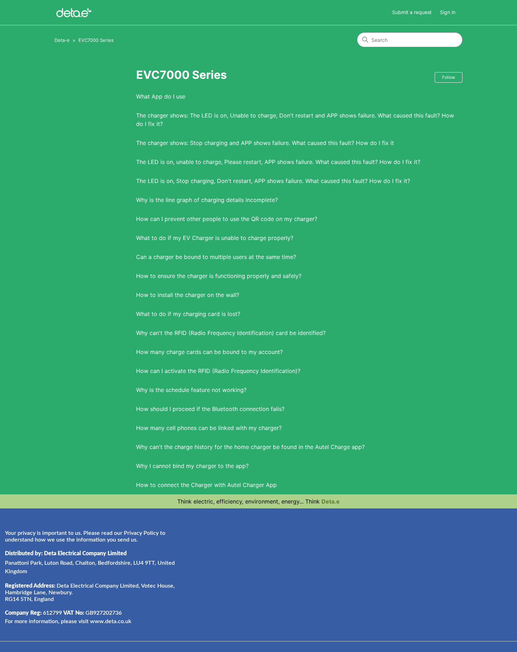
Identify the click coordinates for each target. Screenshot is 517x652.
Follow (448, 77)
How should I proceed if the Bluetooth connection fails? (210, 408)
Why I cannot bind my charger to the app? (192, 465)
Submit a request (412, 12)
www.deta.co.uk (110, 621)
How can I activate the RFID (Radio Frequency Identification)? (218, 370)
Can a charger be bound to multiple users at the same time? (216, 256)
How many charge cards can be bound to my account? (209, 351)
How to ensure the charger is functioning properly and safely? (218, 275)
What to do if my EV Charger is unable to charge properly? (214, 237)
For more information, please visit (68, 621)
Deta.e (330, 501)
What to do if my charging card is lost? (188, 313)
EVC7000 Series (96, 40)
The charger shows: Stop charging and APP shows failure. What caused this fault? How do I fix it (265, 142)
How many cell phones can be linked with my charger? (209, 427)
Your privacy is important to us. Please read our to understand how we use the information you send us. (85, 536)
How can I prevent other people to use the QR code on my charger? (226, 218)
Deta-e (62, 40)
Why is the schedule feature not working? (191, 389)
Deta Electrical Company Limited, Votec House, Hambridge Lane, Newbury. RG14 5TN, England (90, 592)
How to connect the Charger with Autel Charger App (206, 484)
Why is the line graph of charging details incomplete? (207, 199)
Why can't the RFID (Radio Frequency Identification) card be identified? (231, 332)
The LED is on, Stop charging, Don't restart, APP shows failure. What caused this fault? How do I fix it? (273, 180)
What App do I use (160, 96)
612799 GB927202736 (63, 613)
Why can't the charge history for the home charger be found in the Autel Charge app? (250, 446)
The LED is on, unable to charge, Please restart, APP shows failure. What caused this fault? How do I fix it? (278, 161)
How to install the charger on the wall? (187, 294)
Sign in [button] (447, 12)
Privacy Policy (141, 533)
